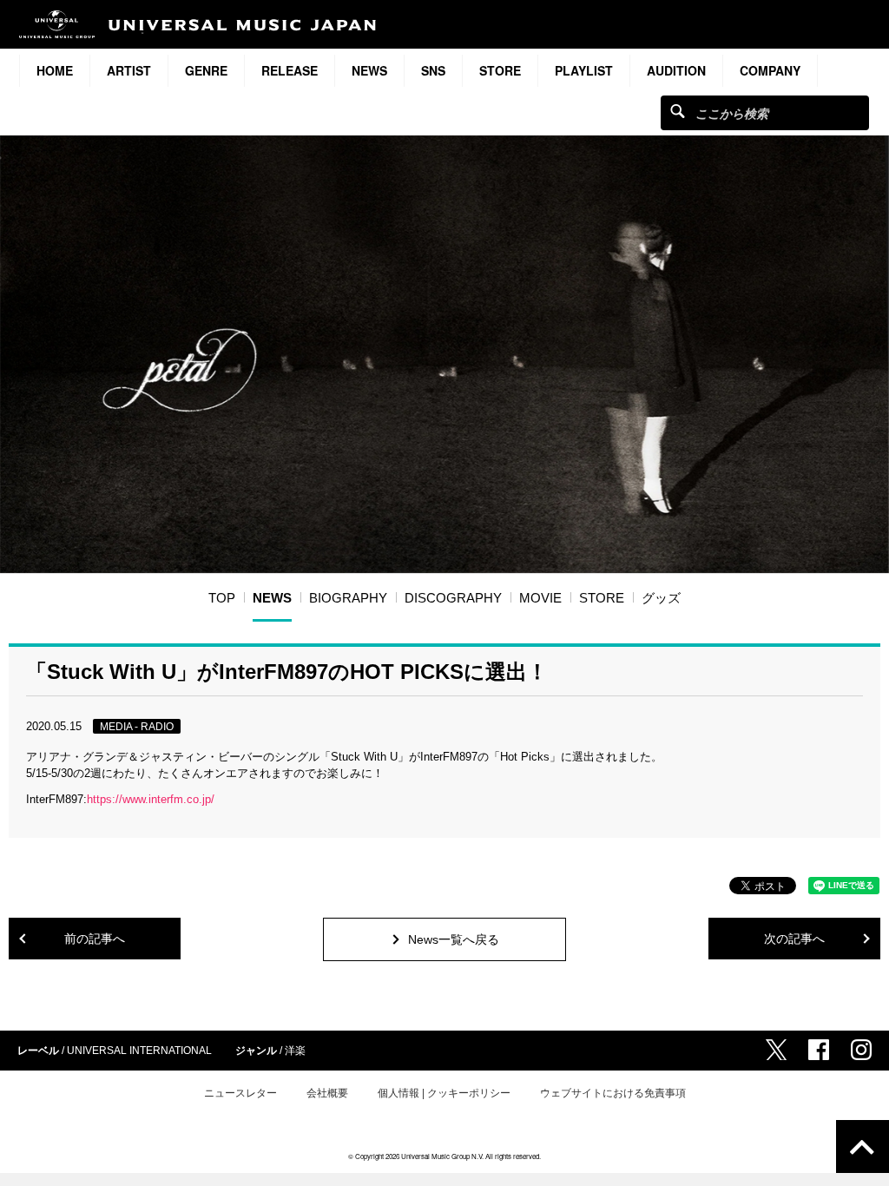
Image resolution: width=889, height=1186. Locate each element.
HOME (54, 70)
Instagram (861, 1049)
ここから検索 (677, 110)
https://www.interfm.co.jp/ (150, 799)
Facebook (818, 1049)
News (369, 70)
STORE (500, 70)
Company (770, 70)
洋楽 (295, 1050)
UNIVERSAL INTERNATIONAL (139, 1050)
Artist (129, 70)
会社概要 (327, 1093)
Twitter (776, 1049)
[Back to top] (862, 1146)
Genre (206, 70)
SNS (433, 70)
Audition (676, 70)
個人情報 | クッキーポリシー (444, 1093)
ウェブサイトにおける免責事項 (613, 1093)
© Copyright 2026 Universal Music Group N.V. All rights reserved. (444, 1156)
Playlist (584, 70)
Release (289, 70)
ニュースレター (240, 1093)
